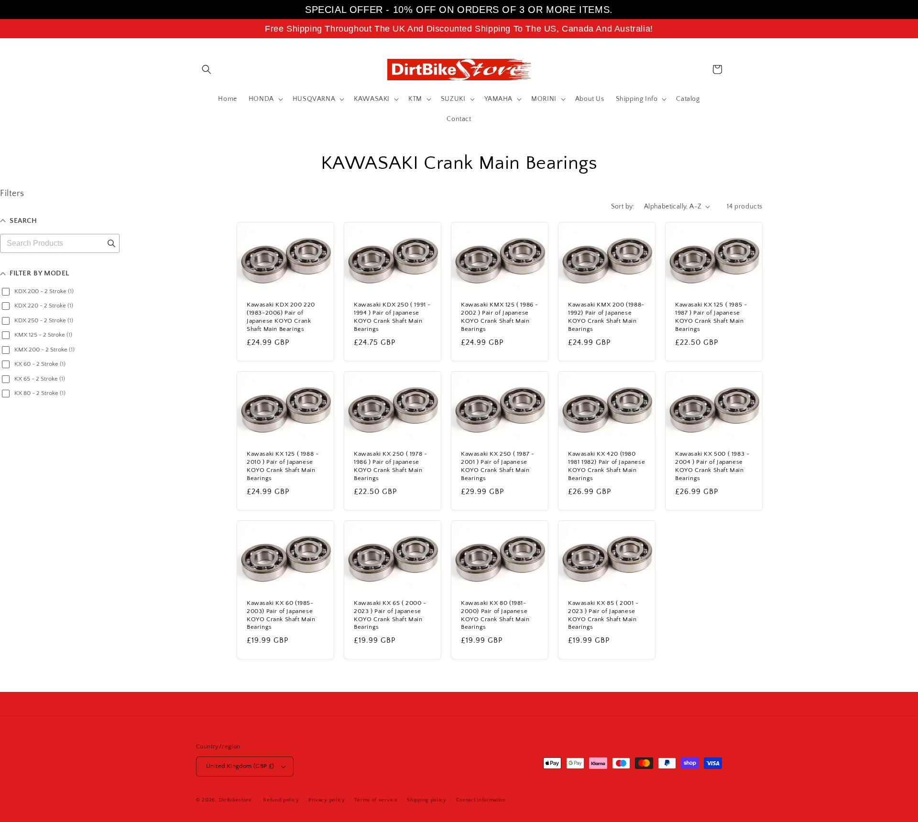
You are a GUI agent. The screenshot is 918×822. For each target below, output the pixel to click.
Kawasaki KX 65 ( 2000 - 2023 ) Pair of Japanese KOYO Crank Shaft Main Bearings (390, 615)
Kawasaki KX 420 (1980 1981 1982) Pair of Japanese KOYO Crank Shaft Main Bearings (606, 466)
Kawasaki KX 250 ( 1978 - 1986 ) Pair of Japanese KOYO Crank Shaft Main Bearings (390, 466)
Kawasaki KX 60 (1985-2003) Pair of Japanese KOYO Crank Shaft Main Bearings (281, 615)
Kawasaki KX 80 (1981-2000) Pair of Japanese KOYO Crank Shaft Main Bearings (495, 615)
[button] (206, 69)
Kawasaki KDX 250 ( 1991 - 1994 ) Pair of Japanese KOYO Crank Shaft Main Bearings (392, 316)
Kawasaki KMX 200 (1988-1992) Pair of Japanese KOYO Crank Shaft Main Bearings (606, 316)
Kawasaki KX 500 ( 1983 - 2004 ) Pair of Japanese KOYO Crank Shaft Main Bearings (712, 466)
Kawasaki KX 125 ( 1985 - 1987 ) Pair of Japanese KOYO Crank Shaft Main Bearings (711, 316)
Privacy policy (326, 800)
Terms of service (375, 800)
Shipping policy (427, 800)
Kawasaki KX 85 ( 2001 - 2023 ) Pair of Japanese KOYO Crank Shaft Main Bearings (603, 615)
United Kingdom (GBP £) (240, 766)
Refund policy (281, 800)
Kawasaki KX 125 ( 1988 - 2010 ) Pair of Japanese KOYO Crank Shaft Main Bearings (282, 466)
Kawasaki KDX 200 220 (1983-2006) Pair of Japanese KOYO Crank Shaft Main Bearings (281, 316)
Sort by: (622, 206)
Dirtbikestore (235, 800)
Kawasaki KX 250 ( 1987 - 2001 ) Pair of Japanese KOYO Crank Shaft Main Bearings (497, 466)
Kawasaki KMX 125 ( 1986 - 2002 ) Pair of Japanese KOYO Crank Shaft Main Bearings (499, 316)
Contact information (481, 800)
